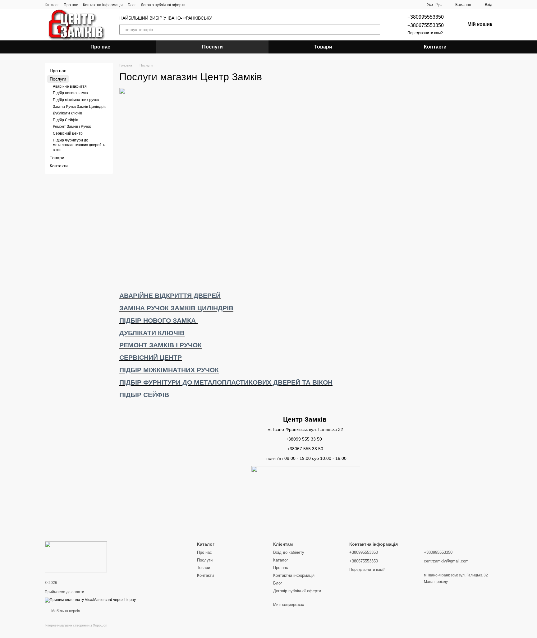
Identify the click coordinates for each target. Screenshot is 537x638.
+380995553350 (425, 17)
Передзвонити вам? (425, 33)
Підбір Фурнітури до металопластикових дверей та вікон (80, 145)
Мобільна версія (65, 611)
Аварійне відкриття (70, 86)
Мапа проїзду (436, 582)
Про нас (71, 5)
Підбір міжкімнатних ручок (76, 100)
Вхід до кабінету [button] (288, 552)
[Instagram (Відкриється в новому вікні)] (194, 4)
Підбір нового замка (70, 93)
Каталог (52, 5)
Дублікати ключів (67, 113)
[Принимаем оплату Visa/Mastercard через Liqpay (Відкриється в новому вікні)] (90, 600)
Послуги (212, 46)
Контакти (435, 46)
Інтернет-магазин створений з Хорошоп (76, 625)
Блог (132, 5)
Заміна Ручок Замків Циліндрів (79, 106)
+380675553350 (425, 25)
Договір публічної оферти (163, 5)
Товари (323, 46)
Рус (438, 5)
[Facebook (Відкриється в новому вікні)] (201, 4)
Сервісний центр (68, 133)
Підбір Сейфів (65, 120)
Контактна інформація (103, 5)
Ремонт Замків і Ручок (72, 126)
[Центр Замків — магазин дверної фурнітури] (76, 556)
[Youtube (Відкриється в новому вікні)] (209, 4)
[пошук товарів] (375, 30)
